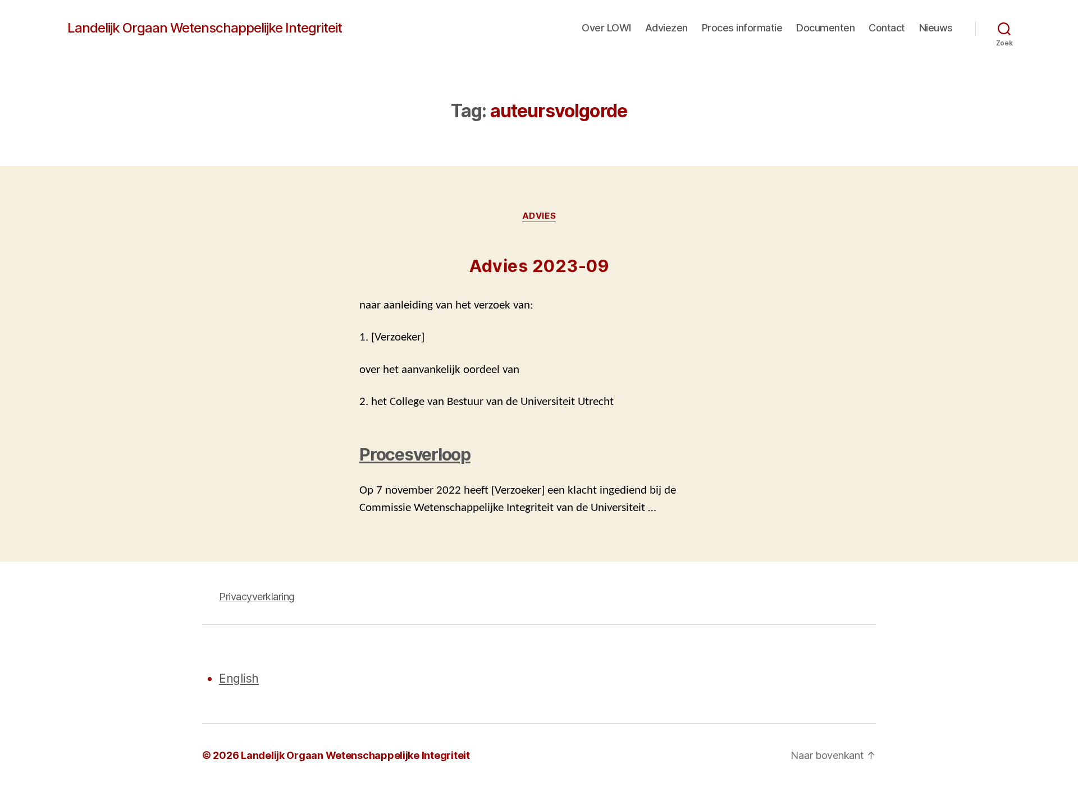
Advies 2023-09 (539, 266)
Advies (539, 216)
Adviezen (666, 28)
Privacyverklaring (257, 596)
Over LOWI (606, 28)
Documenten (825, 28)
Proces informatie (742, 28)
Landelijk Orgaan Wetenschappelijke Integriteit (204, 28)
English (239, 678)
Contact (887, 28)
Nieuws (936, 28)
